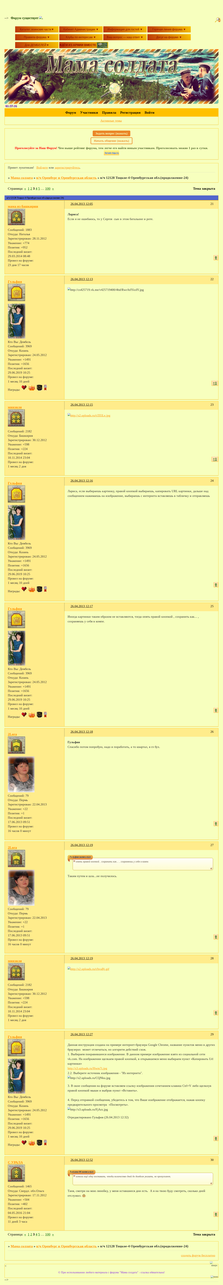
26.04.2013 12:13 (82, 279)
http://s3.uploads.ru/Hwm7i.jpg (87, 1068)
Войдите (42, 167)
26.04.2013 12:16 (82, 480)
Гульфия (15, 281)
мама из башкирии (23, 206)
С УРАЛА (15, 1162)
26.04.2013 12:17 (82, 606)
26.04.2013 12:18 (82, 731)
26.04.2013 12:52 (82, 1160)
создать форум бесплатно (198, 1255)
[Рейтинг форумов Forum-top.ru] (111, 154)
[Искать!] (218, 19)
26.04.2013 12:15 (82, 404)
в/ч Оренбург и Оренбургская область (66, 178)
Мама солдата (22, 178)
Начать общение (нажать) (111, 140)
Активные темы (111, 120)
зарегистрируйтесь (67, 167)
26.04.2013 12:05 (82, 204)
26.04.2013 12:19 (82, 845)
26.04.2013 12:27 (82, 1034)
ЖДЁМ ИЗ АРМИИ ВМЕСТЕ (78, 45)
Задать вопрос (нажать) (111, 133)
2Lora (12, 734)
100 (47, 188)
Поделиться (69, 205)
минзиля (15, 407)
